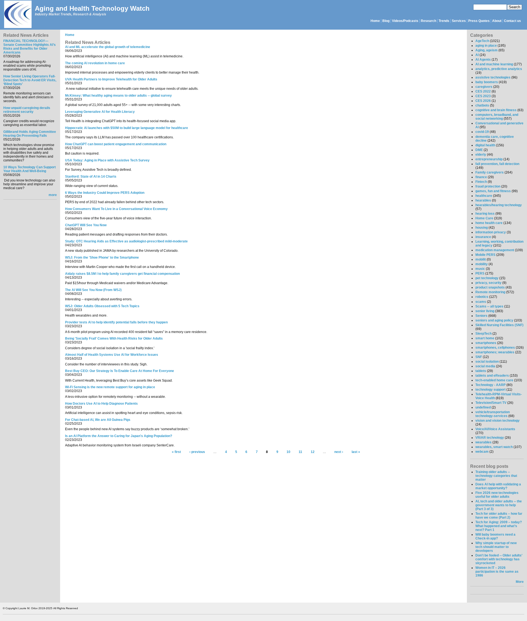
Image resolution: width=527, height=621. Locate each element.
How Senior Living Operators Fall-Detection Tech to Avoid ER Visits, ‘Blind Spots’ (29, 80)
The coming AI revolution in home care (95, 63)
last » (356, 452)
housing (481, 228)
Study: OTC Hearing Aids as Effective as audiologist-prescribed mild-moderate (126, 241)
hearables (483, 200)
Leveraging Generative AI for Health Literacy (100, 112)
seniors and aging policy (494, 320)
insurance (483, 237)
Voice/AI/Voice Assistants (495, 429)
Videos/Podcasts (405, 21)
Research (428, 21)
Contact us (512, 21)
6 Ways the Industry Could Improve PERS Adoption (104, 193)
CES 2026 (483, 101)
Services (459, 21)
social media (485, 366)
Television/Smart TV (490, 403)
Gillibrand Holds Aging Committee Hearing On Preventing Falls (29, 134)
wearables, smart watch (494, 447)
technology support (490, 389)
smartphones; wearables (494, 352)
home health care (489, 223)
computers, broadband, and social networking (496, 117)
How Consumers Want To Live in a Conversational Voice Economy (116, 209)
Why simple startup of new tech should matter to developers (496, 547)
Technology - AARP (490, 385)
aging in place (486, 45)
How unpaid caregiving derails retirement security (26, 110)
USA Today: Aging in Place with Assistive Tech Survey (107, 160)
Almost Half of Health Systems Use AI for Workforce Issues (111, 355)
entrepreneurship (489, 159)
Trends (444, 21)
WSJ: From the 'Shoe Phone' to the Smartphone (102, 257)
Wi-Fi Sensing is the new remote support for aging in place (110, 387)
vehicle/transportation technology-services (492, 414)
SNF (478, 357)
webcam (482, 452)
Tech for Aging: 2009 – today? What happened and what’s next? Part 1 (498, 526)
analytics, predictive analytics (498, 69)
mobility (481, 264)
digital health (485, 145)
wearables (483, 442)
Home (375, 21)
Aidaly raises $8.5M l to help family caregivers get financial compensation (122, 274)
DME (479, 150)
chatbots (482, 105)
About (496, 21)
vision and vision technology (497, 421)
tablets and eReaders (492, 375)
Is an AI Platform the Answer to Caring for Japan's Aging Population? (118, 436)
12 (313, 452)
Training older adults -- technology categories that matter (496, 476)
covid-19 (482, 132)
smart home (484, 338)
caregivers (483, 87)
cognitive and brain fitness (496, 110)
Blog (385, 21)
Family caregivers (489, 172)
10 (288, 452)
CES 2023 (483, 96)
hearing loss (485, 214)
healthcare (483, 196)
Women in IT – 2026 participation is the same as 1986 (496, 571)
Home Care (484, 218)
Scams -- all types (489, 306)
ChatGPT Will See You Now (85, 225)
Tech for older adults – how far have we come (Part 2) (498, 515)
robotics (481, 297)
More (520, 582)
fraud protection (487, 186)
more (53, 195)
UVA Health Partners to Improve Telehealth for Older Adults (111, 79)
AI (477, 55)
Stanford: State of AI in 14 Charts (90, 176)
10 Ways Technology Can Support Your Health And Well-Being (29, 169)
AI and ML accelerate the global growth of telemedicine (107, 47)
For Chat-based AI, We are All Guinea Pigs (97, 420)
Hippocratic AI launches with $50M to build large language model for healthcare (126, 128)
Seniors (481, 316)
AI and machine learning (494, 64)
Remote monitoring (490, 292)
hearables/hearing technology (498, 205)
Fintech (481, 182)
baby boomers (486, 82)
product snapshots (490, 287)
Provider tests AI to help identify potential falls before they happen (116, 322)
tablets (480, 371)
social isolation (487, 361)
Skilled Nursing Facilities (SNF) (499, 325)
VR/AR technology (489, 438)
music (480, 269)
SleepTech (483, 333)
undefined (483, 407)
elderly (480, 154)
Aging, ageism (486, 50)
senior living (484, 311)
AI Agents (483, 59)
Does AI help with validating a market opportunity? (498, 486)
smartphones (485, 343)
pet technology (486, 278)
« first (176, 452)
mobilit (480, 259)
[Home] (18, 15)
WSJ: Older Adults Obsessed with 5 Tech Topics (102, 306)
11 (300, 452)
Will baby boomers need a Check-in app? (495, 536)
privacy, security (488, 283)
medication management (494, 250)
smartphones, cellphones (495, 347)
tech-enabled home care (494, 380)
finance (481, 177)
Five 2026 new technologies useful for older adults (496, 495)
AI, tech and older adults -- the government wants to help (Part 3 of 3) (498, 505)
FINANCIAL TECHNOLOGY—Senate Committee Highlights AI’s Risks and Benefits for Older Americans (29, 46)
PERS (479, 273)
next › (338, 452)
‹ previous (197, 452)
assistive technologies (493, 77)
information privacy (490, 232)
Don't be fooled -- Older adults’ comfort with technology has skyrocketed (498, 559)
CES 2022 (483, 91)
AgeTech (482, 41)
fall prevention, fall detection (497, 164)
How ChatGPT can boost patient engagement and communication (115, 144)
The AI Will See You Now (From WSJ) (93, 290)
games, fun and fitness (493, 191)
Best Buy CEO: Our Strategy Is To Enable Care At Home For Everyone (119, 371)
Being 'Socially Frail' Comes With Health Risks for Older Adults (114, 338)
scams (480, 302)
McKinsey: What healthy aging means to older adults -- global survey (118, 95)
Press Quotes (479, 21)
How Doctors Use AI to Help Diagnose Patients (101, 403)
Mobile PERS (485, 255)
